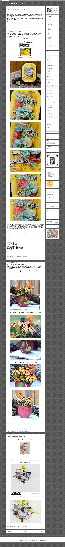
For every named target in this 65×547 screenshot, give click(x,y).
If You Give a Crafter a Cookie (51, 192)
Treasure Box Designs (50, 200)
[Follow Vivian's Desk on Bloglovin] (51, 137)
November (49, 25)
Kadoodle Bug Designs (50, 87)
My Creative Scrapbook (50, 96)
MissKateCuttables (49, 90)
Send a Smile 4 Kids (49, 116)
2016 (49, 41)
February (49, 37)
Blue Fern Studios (17, 257)
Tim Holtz (17, 259)
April (48, 34)
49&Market (12, 257)
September (49, 28)
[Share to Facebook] (25, 256)
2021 (49, 19)
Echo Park (48, 71)
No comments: (18, 429)
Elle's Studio (48, 73)
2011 (49, 48)
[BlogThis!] (23, 256)
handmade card (49, 124)
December (49, 24)
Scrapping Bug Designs (50, 197)
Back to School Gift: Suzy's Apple (15, 264)
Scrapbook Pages (25, 527)
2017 (49, 40)
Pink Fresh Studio (49, 104)
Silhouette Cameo (26, 431)
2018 (49, 23)
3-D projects (12, 431)
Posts (49, 148)
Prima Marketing (12, 259)
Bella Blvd (48, 59)
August (49, 29)
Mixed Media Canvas (50, 93)
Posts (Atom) (28, 534)
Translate (53, 143)
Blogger (43, 540)
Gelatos (31, 257)
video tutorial (9, 225)
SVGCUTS (48, 110)
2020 (49, 20)
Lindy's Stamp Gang (37, 257)
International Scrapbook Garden (51, 85)
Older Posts (41, 531)
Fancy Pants (48, 76)
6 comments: (18, 256)
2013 (49, 45)
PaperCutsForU (54, 8)
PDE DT (48, 99)
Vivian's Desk (15, 3)
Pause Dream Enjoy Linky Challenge (52, 102)
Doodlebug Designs (49, 68)
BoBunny (48, 62)
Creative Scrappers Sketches (51, 191)
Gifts (22, 431)
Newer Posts (9, 531)
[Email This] (22, 256)
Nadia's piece (22, 224)
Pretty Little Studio (49, 105)
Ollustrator (35, 540)
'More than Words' (24, 12)
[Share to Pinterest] (26, 256)
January (49, 38)
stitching (48, 127)
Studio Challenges (49, 119)
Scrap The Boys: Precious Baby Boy (16, 436)
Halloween (48, 82)
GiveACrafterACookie (50, 79)
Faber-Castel (23, 257)
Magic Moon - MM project (51, 229)
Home (25, 531)
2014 (49, 44)
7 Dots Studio (49, 57)
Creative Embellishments (50, 65)
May (48, 33)
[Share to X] (24, 256)
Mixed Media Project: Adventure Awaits (17, 9)
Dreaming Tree (33, 276)
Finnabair (28, 257)
